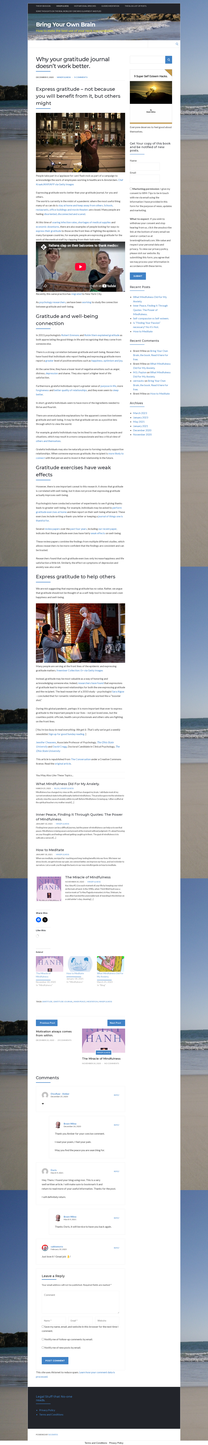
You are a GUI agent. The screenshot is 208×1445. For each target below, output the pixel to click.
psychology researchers (52, 302)
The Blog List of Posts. (136, 6)
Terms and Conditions (51, 1414)
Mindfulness (62, 6)
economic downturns (47, 226)
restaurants (42, 209)
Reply (116, 1095)
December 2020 (142, 430)
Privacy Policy (47, 1410)
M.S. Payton (139, 372)
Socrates (53, 1434)
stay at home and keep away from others (80, 205)
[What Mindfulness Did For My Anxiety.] (110, 964)
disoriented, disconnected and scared (64, 213)
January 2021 (140, 425)
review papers (52, 528)
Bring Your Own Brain (65, 24)
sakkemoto (57, 1246)
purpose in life (108, 385)
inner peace (80, 1001)
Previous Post (47, 1022)
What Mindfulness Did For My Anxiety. (68, 784)
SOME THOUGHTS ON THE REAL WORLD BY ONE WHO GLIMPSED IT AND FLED (68, 11)
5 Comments (80, 77)
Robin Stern (90, 335)
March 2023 (140, 413)
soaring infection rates (64, 222)
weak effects (98, 533)
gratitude (47, 1001)
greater (49, 360)
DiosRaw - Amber (60, 1093)
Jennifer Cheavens (46, 742)
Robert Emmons (70, 335)
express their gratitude (48, 230)
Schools (108, 205)
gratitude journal (63, 1001)
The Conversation (81, 759)
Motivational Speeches (85, 6)
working (86, 302)
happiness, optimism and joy (106, 360)
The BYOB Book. (43, 6)
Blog (57, 788)
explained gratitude (108, 335)
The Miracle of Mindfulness (88, 877)
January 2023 (140, 417)
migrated (76, 293)
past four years (78, 528)
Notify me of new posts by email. (62, 1347)
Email (133, 172)
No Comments (111, 1063)
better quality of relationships (70, 390)
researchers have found (91, 683)
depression (52, 373)
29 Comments (64, 1040)
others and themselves (48, 440)
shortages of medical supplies (94, 222)
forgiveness (42, 390)
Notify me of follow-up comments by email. (68, 1339)
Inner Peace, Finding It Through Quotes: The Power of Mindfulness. (150, 310)
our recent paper (107, 528)
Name (133, 160)
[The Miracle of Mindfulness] (49, 964)
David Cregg (60, 746)
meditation (92, 1001)
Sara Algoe (118, 691)
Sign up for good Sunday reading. (67, 733)
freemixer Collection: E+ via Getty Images (80, 670)
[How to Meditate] (80, 964)
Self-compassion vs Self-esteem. (151, 318)
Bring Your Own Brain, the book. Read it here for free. (150, 355)
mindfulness (105, 1001)
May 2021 (139, 421)
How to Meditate (50, 850)
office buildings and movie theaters (69, 209)
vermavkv (138, 380)
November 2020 (142, 434)
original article (63, 763)
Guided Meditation (110, 6)
